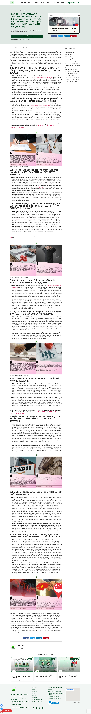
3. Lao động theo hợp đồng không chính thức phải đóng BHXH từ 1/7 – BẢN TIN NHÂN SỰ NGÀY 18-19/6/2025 (73, 54)
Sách (51, 2)
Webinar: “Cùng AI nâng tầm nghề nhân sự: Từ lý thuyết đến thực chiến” (74, 77)
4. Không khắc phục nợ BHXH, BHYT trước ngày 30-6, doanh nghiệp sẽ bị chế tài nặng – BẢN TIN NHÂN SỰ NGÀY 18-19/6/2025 (73, 56)
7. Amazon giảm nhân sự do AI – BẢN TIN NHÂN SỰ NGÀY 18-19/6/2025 (73, 63)
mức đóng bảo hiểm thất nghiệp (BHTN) (42, 75)
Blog (41, 2)
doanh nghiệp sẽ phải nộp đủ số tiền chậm (22, 217)
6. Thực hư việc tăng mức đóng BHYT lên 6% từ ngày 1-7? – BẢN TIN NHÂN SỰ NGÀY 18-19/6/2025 (73, 61)
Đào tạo (30, 2)
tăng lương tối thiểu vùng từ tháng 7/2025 (40, 103)
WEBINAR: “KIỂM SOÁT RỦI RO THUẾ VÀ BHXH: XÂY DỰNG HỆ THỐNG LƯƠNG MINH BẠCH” (74, 75)
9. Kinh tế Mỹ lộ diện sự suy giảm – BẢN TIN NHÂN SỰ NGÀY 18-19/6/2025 (73, 69)
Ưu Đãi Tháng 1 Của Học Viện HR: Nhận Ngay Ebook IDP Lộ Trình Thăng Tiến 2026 (74, 79)
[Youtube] (39, 705)
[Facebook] (33, 705)
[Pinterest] (36, 705)
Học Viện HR (71, 73)
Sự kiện (62, 2)
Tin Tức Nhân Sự (23, 8)
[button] (54, 34)
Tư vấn (36, 2)
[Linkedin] (42, 705)
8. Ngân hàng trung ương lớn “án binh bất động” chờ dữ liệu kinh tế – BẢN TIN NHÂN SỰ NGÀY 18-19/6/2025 (73, 67)
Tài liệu (47, 2)
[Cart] (78, 2)
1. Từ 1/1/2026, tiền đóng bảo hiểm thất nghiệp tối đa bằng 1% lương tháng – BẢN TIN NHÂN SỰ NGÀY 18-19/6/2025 (73, 50)
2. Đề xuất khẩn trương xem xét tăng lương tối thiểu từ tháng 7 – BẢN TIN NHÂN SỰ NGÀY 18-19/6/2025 (73, 52)
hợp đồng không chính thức (41, 185)
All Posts (21, 646)
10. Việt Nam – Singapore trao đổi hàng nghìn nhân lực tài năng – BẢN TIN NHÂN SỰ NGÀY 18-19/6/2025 (73, 71)
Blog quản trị (17, 8)
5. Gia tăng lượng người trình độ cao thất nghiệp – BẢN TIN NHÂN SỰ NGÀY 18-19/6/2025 (73, 59)
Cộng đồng (57, 2)
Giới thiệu (23, 2)
